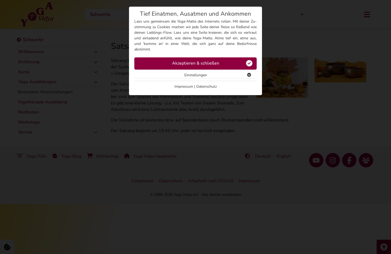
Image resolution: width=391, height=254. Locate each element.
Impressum (183, 86)
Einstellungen (195, 75)
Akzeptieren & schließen (195, 63)
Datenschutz (206, 86)
